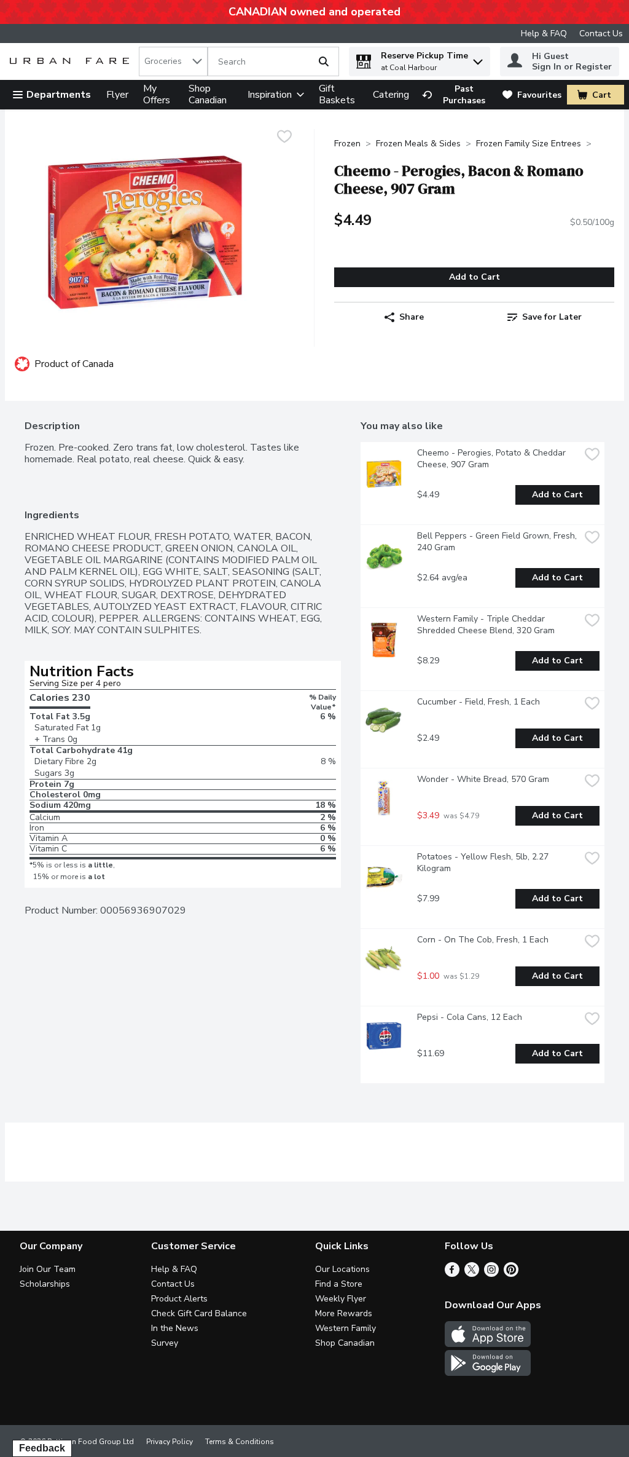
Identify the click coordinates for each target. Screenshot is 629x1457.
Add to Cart (474, 277)
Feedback (42, 1448)
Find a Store (338, 1284)
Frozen (347, 143)
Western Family (345, 1328)
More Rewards (343, 1313)
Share (411, 317)
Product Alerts (179, 1299)
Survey (164, 1343)
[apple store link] (488, 1344)
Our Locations (342, 1269)
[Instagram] (491, 1274)
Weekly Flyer (340, 1299)
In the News (174, 1328)
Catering (391, 94)
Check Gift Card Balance (199, 1313)
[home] (72, 62)
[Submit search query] (324, 61)
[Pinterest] (511, 1274)
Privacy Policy (169, 1442)
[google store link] (488, 1373)
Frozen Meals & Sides (418, 143)
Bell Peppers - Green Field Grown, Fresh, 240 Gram (498, 541)
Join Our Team (48, 1269)
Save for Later (552, 317)
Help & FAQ (544, 33)
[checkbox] (284, 138)
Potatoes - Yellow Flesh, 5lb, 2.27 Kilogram (484, 862)
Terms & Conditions (239, 1442)
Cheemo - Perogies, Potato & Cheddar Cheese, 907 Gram (492, 458)
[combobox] (173, 61)
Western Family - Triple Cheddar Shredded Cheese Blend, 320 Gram (486, 624)
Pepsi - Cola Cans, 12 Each (469, 1017)
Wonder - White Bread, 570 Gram (483, 779)
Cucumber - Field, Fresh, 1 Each (478, 702)
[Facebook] (452, 1274)
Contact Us (601, 33)
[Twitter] (471, 1274)
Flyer (117, 94)
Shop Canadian (208, 94)
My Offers (156, 94)
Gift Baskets (337, 94)
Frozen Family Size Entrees (528, 143)
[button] (478, 58)
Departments (58, 94)
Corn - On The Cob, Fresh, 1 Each (483, 940)
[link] (456, 94)
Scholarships (45, 1284)
